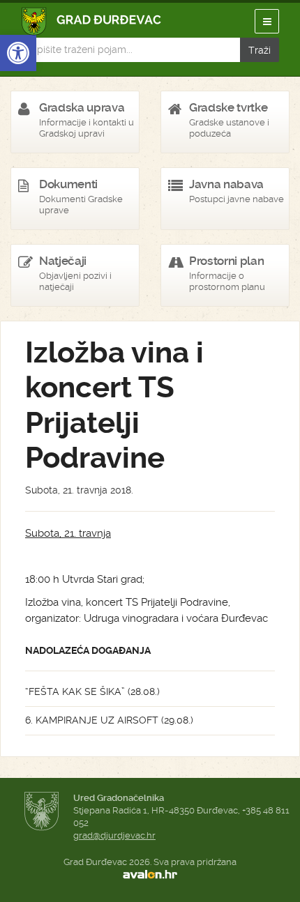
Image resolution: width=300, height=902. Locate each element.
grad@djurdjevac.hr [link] (114, 835)
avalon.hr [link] (150, 875)
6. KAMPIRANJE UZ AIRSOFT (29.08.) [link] (109, 720)
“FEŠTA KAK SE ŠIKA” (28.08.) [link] (92, 691)
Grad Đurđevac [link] (92, 21)
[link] (18, 53)
